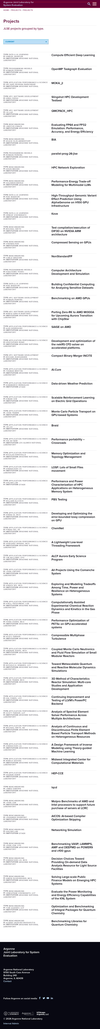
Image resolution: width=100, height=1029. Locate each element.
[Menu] (94, 3)
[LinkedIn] (52, 998)
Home (6, 10)
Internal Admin (11, 1023)
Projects (16, 10)
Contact (7, 981)
